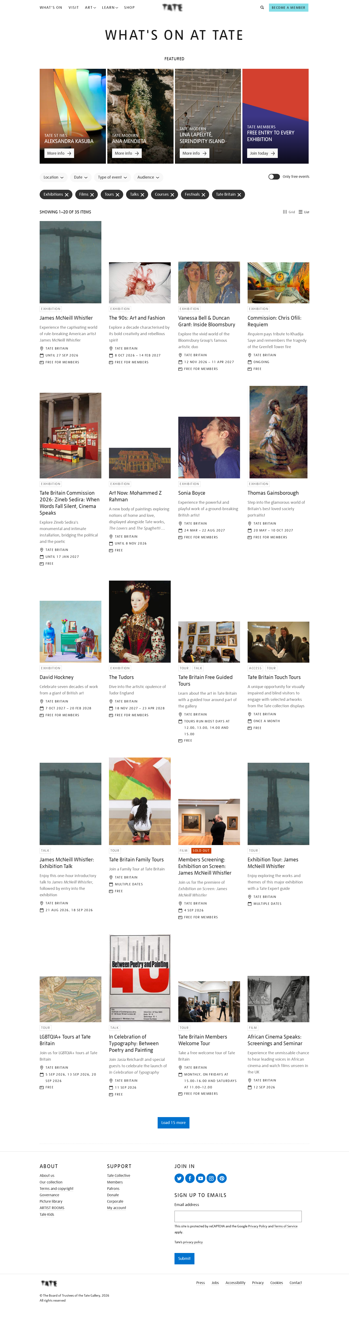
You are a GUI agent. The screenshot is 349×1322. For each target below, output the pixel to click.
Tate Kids (47, 1214)
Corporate (115, 1201)
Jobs (215, 1282)
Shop (129, 7)
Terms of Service (285, 1226)
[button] (261, 7)
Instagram (211, 1178)
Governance (49, 1195)
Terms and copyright (56, 1188)
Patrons (113, 1188)
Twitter (179, 1178)
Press (200, 1282)
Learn (108, 7)
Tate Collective (118, 1175)
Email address (186, 1204)
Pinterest (222, 1178)
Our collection (51, 1182)
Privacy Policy (257, 1226)
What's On (51, 7)
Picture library (51, 1201)
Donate (113, 1195)
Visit (74, 7)
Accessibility (235, 1282)
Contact (296, 1282)
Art (89, 7)
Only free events (296, 177)
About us (47, 1175)
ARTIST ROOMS (52, 1208)
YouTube (200, 1178)
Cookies (276, 1282)
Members (115, 1182)
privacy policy (193, 1242)
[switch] (275, 176)
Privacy (258, 1282)
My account (116, 1208)
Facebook (190, 1178)
